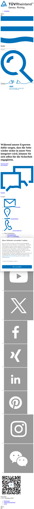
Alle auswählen (17, 267)
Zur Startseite (4, 165)
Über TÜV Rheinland (13, 236)
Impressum (7, 501)
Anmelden (6, 11)
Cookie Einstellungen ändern (9, 261)
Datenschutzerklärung (12, 255)
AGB (5, 504)
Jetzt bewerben (4, 163)
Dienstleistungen (11, 235)
